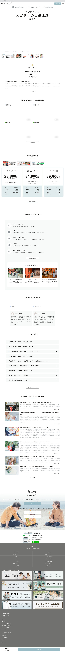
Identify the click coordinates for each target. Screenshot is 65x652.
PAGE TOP (32, 546)
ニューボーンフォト (49, 556)
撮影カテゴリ (6, 613)
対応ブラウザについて (6, 627)
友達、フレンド (16, 563)
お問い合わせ (48, 565)
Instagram (4, 635)
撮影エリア (6, 616)
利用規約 (3, 621)
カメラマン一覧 (16, 554)
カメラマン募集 (5, 628)
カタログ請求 (32, 516)
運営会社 (3, 620)
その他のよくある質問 (32, 387)
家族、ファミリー (48, 554)
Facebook (4, 639)
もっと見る (13, 324)
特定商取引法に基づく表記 (7, 625)
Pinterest (3, 642)
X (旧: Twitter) (4, 637)
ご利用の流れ (16, 552)
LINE (3, 640)
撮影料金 (49, 552)
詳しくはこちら (32, 201)
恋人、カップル (49, 561)
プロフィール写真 (48, 563)
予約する (58, 3)
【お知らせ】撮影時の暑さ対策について (7, 0)
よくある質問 (32, 512)
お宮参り (16, 556)
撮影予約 (39, 649)
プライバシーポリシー (6, 623)
